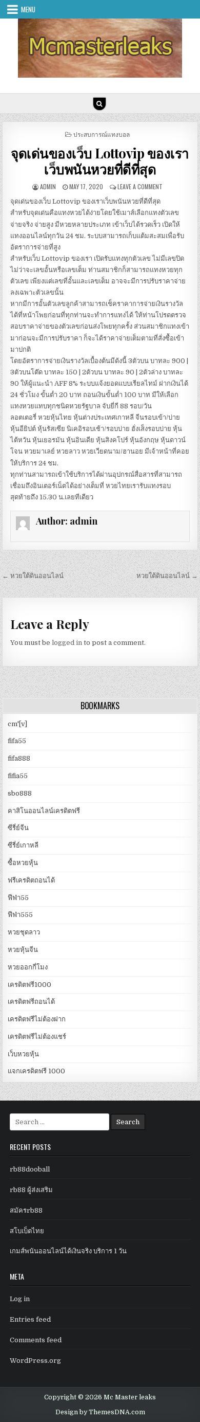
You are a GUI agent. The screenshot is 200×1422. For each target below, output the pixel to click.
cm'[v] (17, 724)
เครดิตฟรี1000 (29, 984)
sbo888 (20, 793)
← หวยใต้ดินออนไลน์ (33, 576)
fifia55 (18, 776)
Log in (20, 1299)
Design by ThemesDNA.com (100, 1412)
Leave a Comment (140, 186)
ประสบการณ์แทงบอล (101, 134)
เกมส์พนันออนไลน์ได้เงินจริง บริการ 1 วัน (68, 1251)
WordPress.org (35, 1360)
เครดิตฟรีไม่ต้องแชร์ (37, 1036)
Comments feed (36, 1340)
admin (48, 186)
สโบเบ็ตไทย (27, 1231)
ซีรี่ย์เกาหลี (23, 845)
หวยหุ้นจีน (23, 949)
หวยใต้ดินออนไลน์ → (167, 576)
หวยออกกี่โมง (28, 967)
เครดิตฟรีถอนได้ (31, 1001)
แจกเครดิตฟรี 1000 (36, 1071)
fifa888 (19, 758)
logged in (67, 642)
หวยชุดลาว (24, 932)
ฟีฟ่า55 (18, 898)
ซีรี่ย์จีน (18, 828)
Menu (28, 9)
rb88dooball (30, 1169)
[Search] (99, 104)
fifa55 (17, 741)
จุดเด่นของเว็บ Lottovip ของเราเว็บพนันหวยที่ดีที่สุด (100, 161)
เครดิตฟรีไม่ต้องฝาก (37, 1019)
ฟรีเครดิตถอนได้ (31, 880)
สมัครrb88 (26, 1210)
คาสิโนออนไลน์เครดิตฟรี (44, 811)
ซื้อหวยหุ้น (23, 863)
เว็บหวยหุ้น (23, 1054)
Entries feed (30, 1319)
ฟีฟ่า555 (20, 915)
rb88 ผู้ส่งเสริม (31, 1190)
